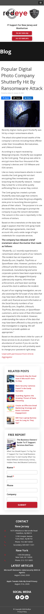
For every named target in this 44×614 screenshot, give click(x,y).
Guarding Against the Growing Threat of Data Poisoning (25, 398)
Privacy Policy (22, 612)
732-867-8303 (27, 542)
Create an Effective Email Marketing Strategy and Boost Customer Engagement (26, 409)
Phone (10, 485)
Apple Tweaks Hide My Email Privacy (22, 581)
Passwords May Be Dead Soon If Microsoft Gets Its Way (25, 378)
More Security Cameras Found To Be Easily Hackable (25, 388)
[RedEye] (15, 13)
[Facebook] (17, 597)
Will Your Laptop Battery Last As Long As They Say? (25, 420)
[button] (40, 2)
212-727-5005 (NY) (22, 38)
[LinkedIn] (26, 597)
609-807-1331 (28, 545)
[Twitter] (22, 597)
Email (10, 476)
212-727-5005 (27, 560)
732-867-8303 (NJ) (22, 33)
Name (11, 467)
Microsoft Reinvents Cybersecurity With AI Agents (22, 571)
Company (11, 494)
